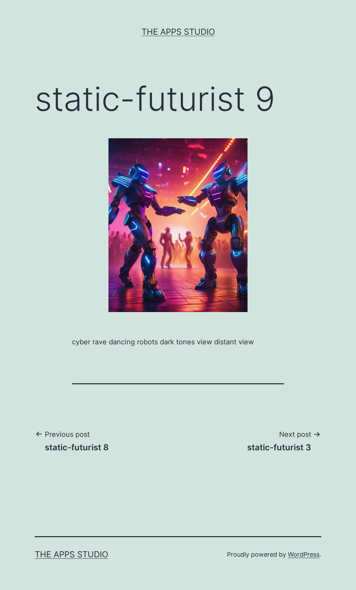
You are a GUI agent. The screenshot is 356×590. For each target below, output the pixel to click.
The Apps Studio (178, 32)
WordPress (303, 554)
